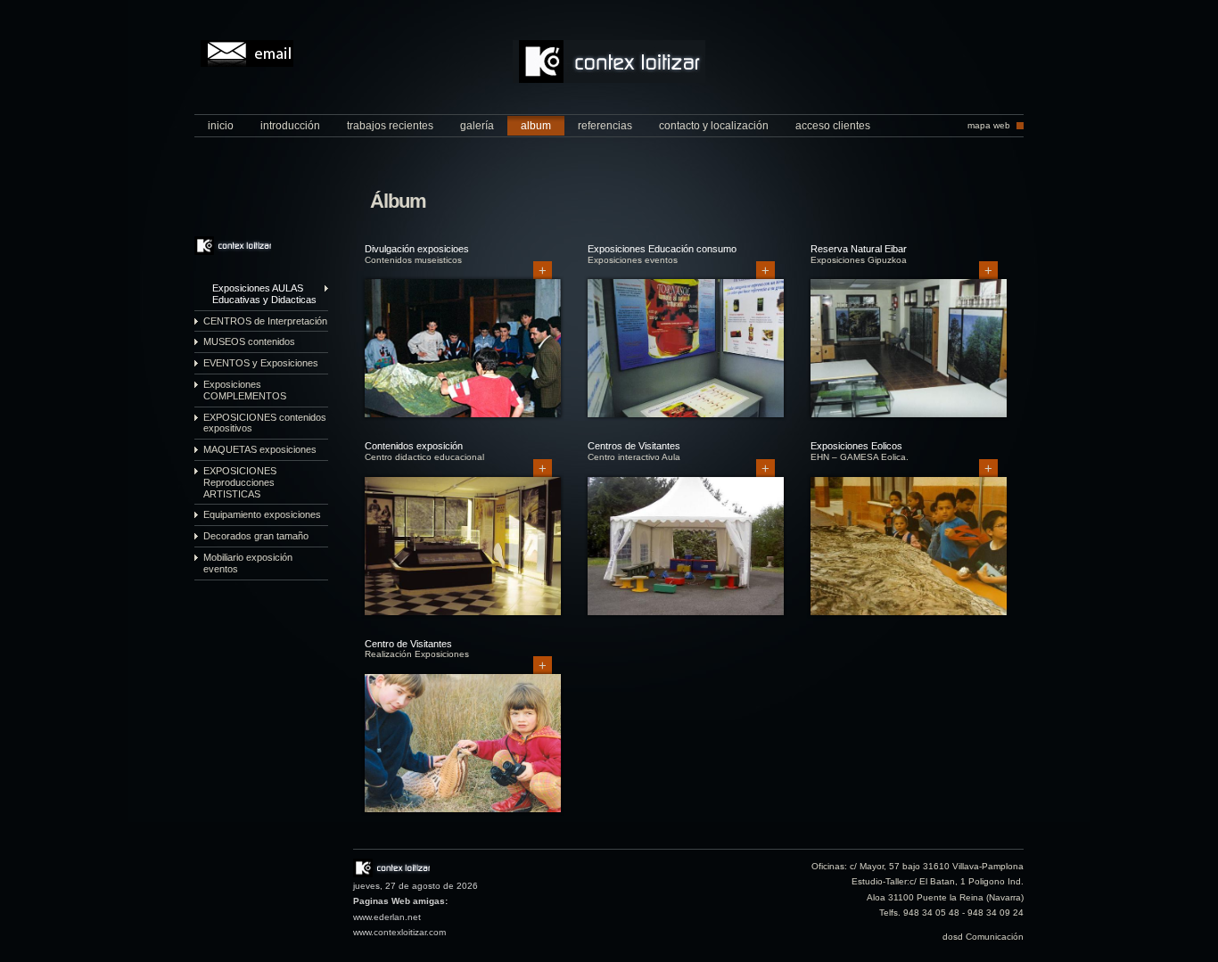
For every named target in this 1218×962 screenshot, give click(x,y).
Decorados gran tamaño (256, 535)
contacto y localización (714, 125)
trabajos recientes (390, 125)
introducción (290, 125)
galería (477, 125)
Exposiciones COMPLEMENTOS (244, 390)
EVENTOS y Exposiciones (260, 363)
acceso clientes (832, 125)
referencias (605, 125)
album (536, 125)
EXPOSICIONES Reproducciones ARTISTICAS (239, 482)
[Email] (247, 53)
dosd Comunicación (983, 936)
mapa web (988, 125)
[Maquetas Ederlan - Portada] (609, 79)
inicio (221, 125)
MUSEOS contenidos (249, 341)
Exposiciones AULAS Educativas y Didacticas (264, 294)
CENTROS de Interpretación (265, 321)
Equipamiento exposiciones (262, 514)
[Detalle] (462, 418)
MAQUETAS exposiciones (260, 449)
